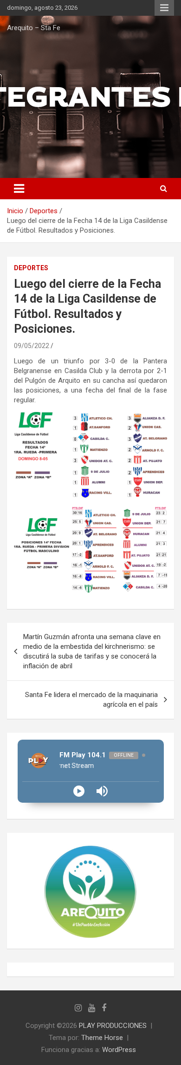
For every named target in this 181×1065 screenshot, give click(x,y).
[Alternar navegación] (19, 188)
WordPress (119, 1050)
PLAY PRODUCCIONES (113, 1025)
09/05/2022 (31, 345)
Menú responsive (164, 8)
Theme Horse (102, 1037)
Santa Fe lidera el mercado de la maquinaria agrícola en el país (91, 700)
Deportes (31, 268)
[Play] (79, 791)
